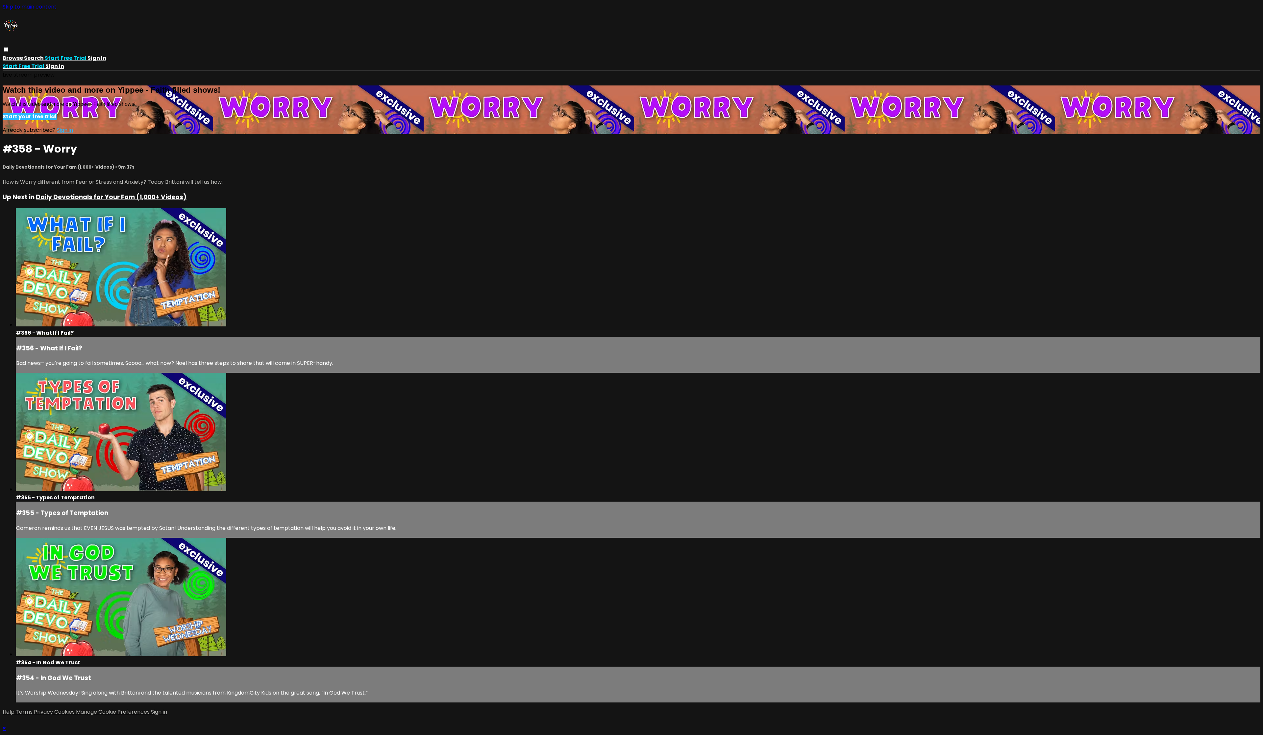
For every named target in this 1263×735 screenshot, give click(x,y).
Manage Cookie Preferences (113, 712)
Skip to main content (30, 7)
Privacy (44, 712)
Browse (13, 58)
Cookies (65, 712)
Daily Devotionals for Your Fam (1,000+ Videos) (59, 167)
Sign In (54, 66)
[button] (6, 49)
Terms (25, 712)
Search (34, 58)
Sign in (96, 58)
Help (9, 712)
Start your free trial (30, 116)
